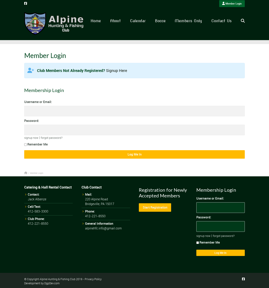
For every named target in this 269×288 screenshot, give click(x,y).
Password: (31, 121)
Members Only (188, 20)
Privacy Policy (93, 279)
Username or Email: (38, 102)
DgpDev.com (51, 283)
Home (96, 20)
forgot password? (51, 138)
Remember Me (37, 144)
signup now (31, 138)
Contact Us (221, 20)
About (115, 20)
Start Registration (155, 207)
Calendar (138, 20)
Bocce (160, 20)
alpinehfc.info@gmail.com (103, 228)
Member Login (233, 3)
